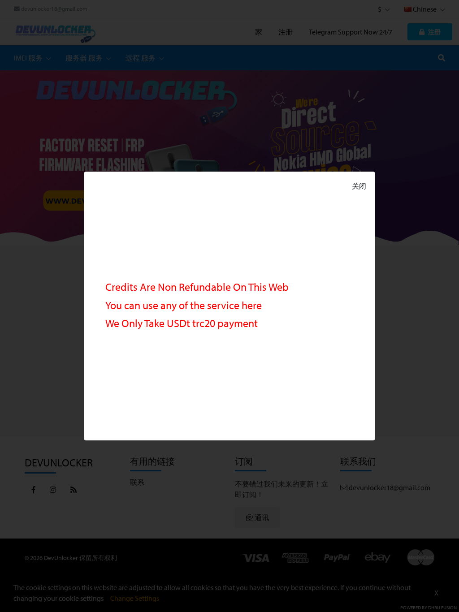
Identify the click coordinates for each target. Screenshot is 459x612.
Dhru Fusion (442, 607)
